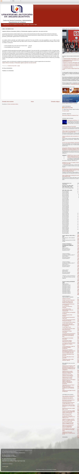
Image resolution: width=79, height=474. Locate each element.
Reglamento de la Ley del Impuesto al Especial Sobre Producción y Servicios (67, 372)
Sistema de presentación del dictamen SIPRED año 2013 (67, 423)
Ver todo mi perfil (65, 110)
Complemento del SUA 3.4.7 (67, 398)
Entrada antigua (55, 101)
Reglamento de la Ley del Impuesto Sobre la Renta (67, 378)
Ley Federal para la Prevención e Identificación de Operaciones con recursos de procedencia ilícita (68, 335)
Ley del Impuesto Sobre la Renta (68, 322)
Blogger (54, 469)
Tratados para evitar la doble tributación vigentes (68, 360)
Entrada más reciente (8, 101)
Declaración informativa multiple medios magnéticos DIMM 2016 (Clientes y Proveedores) (68, 411)
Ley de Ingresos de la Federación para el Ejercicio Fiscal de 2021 (67, 309)
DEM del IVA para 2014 (66, 414)
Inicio (32, 101)
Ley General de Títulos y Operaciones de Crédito (67, 341)
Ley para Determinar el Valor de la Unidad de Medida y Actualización (68, 347)
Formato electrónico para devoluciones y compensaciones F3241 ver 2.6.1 (68, 416)
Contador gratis (5, 466)
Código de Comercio (66, 298)
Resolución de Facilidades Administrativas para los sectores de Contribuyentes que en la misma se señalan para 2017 (68, 351)
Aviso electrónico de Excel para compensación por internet (68, 397)
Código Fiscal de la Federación (68, 300)
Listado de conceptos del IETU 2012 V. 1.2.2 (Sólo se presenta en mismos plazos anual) (68, 420)
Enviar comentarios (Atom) (13, 104)
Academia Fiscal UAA (68, 107)
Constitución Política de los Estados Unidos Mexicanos (67, 302)
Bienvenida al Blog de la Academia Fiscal (70, 115)
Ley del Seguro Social (66, 327)
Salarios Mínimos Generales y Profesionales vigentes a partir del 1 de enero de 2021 (19, 62)
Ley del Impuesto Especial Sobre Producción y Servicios (68, 320)
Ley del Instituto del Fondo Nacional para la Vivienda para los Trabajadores (68, 324)
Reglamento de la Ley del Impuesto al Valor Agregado (67, 375)
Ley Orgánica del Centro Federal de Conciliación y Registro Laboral (68, 344)
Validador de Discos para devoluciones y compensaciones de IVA (68, 433)
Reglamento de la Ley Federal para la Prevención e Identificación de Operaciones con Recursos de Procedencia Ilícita (68, 387)
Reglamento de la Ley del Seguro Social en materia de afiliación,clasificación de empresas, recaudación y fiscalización (68, 381)
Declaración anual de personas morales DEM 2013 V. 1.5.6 (68, 403)
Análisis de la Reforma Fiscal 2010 (69, 126)
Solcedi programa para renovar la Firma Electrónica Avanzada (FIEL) (68, 429)
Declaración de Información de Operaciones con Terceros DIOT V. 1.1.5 (68, 405)
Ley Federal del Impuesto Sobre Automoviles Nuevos (68, 329)
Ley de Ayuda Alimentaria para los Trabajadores (68, 304)
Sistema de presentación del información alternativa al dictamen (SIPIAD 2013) (67, 426)
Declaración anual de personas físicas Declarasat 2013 (68, 400)
